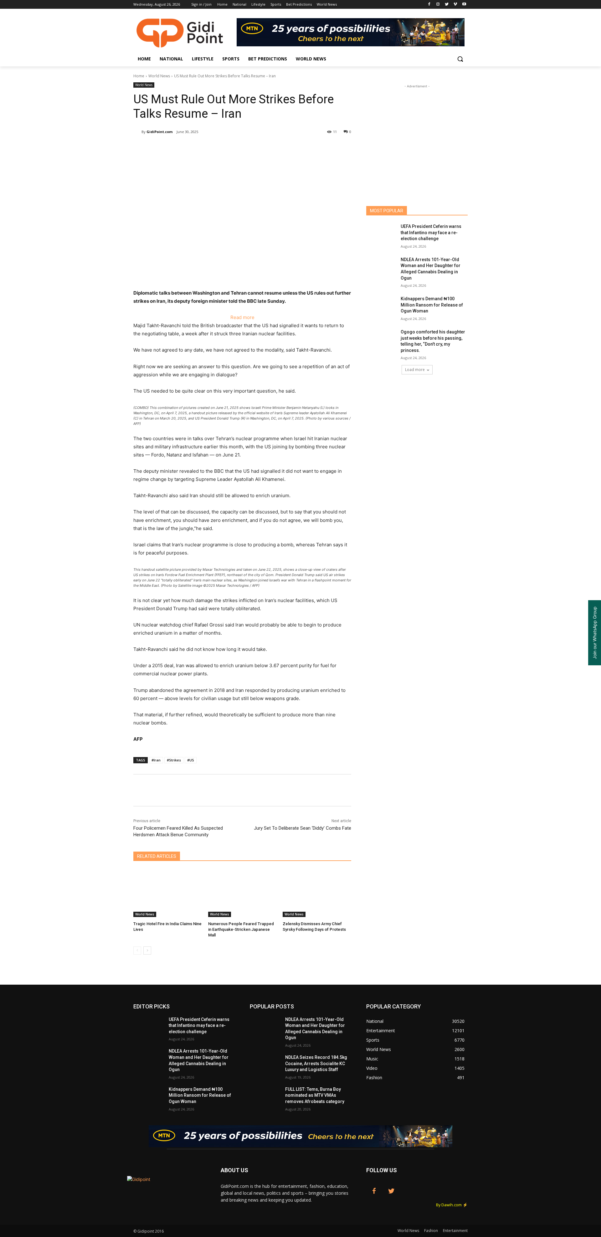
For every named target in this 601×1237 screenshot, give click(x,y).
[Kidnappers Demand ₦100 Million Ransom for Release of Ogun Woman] (381, 306)
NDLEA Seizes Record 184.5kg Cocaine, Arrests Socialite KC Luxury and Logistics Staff (316, 1063)
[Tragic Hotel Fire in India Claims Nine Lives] (167, 893)
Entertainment (455, 1230)
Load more (415, 369)
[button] (460, 58)
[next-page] (147, 950)
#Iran (156, 760)
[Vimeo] (455, 4)
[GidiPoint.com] (137, 132)
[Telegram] (250, 148)
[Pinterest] (207, 148)
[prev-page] (137, 950)
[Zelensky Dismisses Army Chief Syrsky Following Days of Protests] (317, 893)
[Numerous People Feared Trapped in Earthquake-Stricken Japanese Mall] (242, 893)
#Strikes (174, 760)
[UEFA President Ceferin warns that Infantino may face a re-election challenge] (381, 234)
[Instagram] (438, 4)
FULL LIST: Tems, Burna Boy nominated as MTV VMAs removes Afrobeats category (314, 1095)
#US (190, 760)
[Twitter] (446, 4)
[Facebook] (429, 4)
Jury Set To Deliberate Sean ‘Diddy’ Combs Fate (302, 828)
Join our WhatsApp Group (594, 632)
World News (159, 76)
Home (138, 76)
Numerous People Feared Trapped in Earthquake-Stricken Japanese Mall (241, 929)
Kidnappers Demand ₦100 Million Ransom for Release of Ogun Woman (432, 304)
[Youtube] (464, 4)
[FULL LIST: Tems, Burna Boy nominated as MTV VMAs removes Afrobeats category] (265, 1097)
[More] (265, 148)
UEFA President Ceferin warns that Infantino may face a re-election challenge (431, 232)
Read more (242, 318)
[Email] (236, 148)
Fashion (431, 1230)
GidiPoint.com (159, 131)
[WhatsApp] (221, 148)
